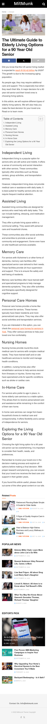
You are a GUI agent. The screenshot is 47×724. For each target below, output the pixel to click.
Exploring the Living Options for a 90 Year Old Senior (22, 143)
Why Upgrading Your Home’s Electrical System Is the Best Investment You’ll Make (27, 666)
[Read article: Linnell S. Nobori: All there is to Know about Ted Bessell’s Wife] (7, 586)
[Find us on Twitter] (24, 717)
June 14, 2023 (10, 643)
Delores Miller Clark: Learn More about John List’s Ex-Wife (28, 551)
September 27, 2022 (23, 556)
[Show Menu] (3, 4)
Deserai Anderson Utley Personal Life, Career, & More (29, 562)
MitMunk (23, 4)
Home (4, 12)
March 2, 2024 (21, 681)
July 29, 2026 (36, 522)
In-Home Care (11, 138)
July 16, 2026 (36, 536)
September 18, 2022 (23, 578)
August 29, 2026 (37, 508)
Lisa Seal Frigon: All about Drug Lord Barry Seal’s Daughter (28, 573)
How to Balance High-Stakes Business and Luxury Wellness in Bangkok (29, 530)
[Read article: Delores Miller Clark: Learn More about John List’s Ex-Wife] (7, 552)
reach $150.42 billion (25, 70)
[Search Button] (43, 4)
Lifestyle (11, 12)
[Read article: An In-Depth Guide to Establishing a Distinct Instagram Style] (23, 633)
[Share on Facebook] (9, 61)
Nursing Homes (11, 135)
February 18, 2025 (22, 672)
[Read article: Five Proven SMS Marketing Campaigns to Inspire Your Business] (7, 652)
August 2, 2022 (21, 603)
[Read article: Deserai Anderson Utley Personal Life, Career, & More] (7, 563)
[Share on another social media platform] (38, 61)
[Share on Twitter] (24, 61)
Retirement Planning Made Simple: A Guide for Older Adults (30, 503)
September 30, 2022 (23, 567)
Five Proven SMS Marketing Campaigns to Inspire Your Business (26, 652)
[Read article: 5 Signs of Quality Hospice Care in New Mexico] (8, 519)
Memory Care (11, 128)
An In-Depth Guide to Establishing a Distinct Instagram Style (23, 638)
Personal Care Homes (14, 132)
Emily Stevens (24, 508)
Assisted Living (11, 125)
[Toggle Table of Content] (39, 119)
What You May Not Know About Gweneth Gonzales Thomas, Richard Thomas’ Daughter (28, 597)
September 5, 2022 (22, 589)
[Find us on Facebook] (21, 717)
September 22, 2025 (23, 658)
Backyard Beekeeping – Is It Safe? (29, 677)
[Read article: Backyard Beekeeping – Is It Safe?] (7, 680)
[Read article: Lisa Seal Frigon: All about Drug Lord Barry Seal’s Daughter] (7, 575)
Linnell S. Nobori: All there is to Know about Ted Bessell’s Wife (28, 584)
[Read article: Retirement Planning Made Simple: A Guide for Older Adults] (8, 505)
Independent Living (13, 122)
